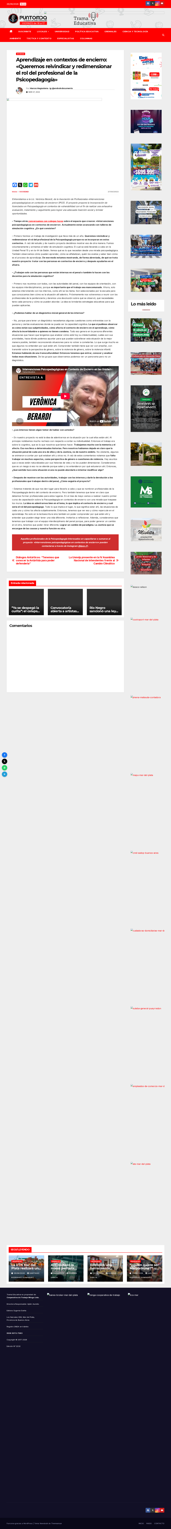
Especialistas (65, 38)
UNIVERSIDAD (62, 31)
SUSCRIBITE (24, 31)
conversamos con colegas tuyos (45, 221)
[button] (163, 35)
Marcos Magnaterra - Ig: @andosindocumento (51, 88)
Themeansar (56, 1523)
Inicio (14, 192)
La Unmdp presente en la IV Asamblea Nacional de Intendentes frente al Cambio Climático (92, 560)
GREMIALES (110, 31)
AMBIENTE (15, 38)
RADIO (149, 1523)
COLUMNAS (86, 38)
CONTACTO (159, 1523)
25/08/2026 (138, 1273)
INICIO (141, 1523)
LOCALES (42, 31)
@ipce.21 (83, 546)
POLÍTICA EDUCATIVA (87, 31)
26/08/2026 (19, 1273)
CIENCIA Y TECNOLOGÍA (135, 31)
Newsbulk (44, 1523)
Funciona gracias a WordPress (20, 1523)
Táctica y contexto (39, 38)
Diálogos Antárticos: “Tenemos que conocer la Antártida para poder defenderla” (37, 560)
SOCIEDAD (20, 54)
